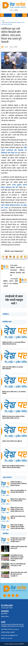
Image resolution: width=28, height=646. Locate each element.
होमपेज (3, 21)
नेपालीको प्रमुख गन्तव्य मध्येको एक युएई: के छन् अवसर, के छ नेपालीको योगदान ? (17, 540)
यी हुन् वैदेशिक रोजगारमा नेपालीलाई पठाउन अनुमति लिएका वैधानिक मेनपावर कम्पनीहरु (16, 558)
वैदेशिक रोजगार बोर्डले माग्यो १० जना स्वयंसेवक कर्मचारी (14, 393)
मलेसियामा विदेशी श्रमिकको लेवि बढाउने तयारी (18, 548)
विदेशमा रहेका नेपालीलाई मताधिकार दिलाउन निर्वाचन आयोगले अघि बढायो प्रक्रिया (13, 467)
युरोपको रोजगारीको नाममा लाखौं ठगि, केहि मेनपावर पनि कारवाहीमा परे (18, 574)
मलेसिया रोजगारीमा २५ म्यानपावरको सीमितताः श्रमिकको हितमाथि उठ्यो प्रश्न (13, 343)
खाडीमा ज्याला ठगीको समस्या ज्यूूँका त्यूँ (12, 441)
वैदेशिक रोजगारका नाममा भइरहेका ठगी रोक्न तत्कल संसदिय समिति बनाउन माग (13, 417)
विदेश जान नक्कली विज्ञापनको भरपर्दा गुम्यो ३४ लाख (18, 565)
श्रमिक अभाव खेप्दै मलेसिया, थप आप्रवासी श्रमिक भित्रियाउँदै (12, 368)
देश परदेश (6, 47)
